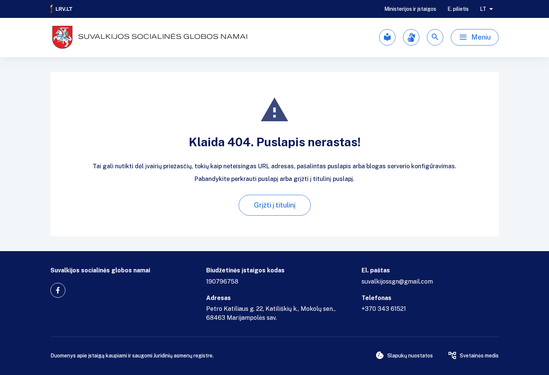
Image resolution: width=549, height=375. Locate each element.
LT (483, 9)
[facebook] (57, 290)
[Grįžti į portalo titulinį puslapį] (61, 9)
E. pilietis (458, 9)
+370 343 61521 (384, 308)
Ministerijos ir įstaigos (410, 9)
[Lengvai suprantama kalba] (387, 37)
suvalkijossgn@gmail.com (397, 281)
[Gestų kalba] (411, 37)
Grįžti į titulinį (274, 205)
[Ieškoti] (435, 37)
